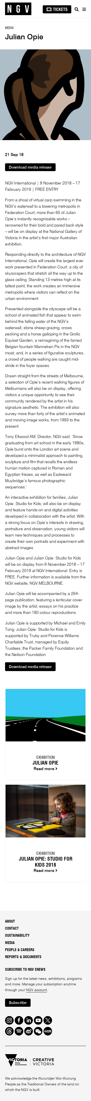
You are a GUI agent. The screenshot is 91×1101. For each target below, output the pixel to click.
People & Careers (19, 950)
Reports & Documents (23, 957)
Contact (12, 928)
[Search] (77, 9)
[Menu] (84, 9)
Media (10, 943)
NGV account (36, 990)
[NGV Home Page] (18, 9)
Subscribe (18, 1003)
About (10, 921)
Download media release (30, 167)
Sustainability (17, 935)
